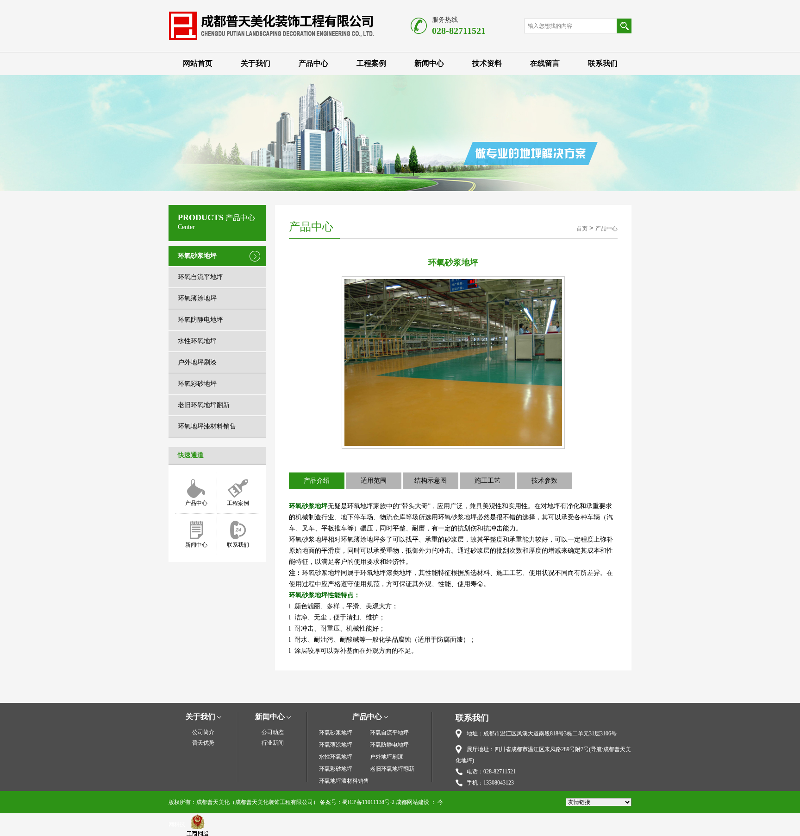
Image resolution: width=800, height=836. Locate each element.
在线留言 (545, 63)
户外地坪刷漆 (197, 362)
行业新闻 (273, 743)
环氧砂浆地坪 (197, 255)
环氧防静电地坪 (200, 319)
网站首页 (197, 63)
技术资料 (487, 63)
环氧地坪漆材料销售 (207, 426)
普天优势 (203, 743)
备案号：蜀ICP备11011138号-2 (357, 802)
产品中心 (313, 63)
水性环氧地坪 (197, 341)
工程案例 (371, 63)
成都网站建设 (412, 802)
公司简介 (203, 732)
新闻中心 (429, 63)
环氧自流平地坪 (200, 277)
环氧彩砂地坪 (197, 383)
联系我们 (603, 63)
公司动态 (273, 732)
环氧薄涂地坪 (197, 298)
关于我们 (255, 63)
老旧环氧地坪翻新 (204, 405)
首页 (582, 228)
